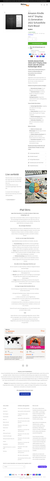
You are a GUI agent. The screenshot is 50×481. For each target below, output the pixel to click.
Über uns (5, 419)
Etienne (31, 351)
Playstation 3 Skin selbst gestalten (23, 447)
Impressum (5, 411)
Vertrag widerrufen (25, 394)
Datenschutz (5, 427)
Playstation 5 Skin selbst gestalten (23, 426)
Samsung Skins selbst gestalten (24, 411)
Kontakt (4, 408)
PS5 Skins (5, 451)
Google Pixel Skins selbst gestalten (23, 414)
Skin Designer (5, 413)
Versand (44, 476)
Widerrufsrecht (6, 422)
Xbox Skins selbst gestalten (23, 455)
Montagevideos (6, 424)
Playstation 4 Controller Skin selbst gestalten (23, 443)
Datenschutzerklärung (35, 476)
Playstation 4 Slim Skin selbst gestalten (24, 439)
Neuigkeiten (5, 444)
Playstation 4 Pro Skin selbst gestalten (23, 434)
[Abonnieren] (23, 466)
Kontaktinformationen (28, 478)
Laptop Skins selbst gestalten (24, 418)
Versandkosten (30, 34)
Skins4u (8, 476)
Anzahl (29, 36)
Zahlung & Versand (6, 433)
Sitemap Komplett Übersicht (8, 438)
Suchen (4, 441)
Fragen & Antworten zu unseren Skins (9, 447)
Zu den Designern (11, 199)
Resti (9, 351)
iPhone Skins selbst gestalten (24, 408)
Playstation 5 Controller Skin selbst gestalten (23, 430)
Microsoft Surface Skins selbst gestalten (24, 421)
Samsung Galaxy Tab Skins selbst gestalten (24, 458)
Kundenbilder (5, 416)
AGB (4, 430)
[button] (2, 4)
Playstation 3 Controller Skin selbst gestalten (23, 451)
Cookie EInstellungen (7, 436)
